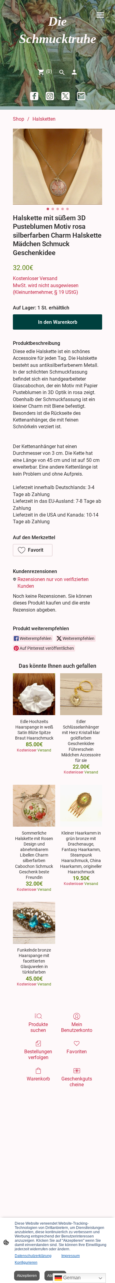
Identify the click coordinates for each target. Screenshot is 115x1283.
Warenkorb (38, 1079)
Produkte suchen (38, 1027)
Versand (48, 278)
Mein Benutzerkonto (76, 1027)
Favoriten (77, 1052)
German (71, 1277)
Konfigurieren (26, 1262)
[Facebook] (34, 96)
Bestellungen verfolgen (38, 1054)
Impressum (70, 1256)
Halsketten (44, 119)
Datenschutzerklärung (33, 1256)
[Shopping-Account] (74, 72)
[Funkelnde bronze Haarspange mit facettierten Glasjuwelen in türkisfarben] (34, 923)
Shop (18, 119)
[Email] (81, 96)
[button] (32, 550)
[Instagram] (50, 96)
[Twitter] (65, 96)
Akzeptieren (27, 1276)
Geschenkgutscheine (76, 1081)
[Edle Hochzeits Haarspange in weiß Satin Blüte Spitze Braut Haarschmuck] (34, 694)
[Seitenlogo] (58, 53)
